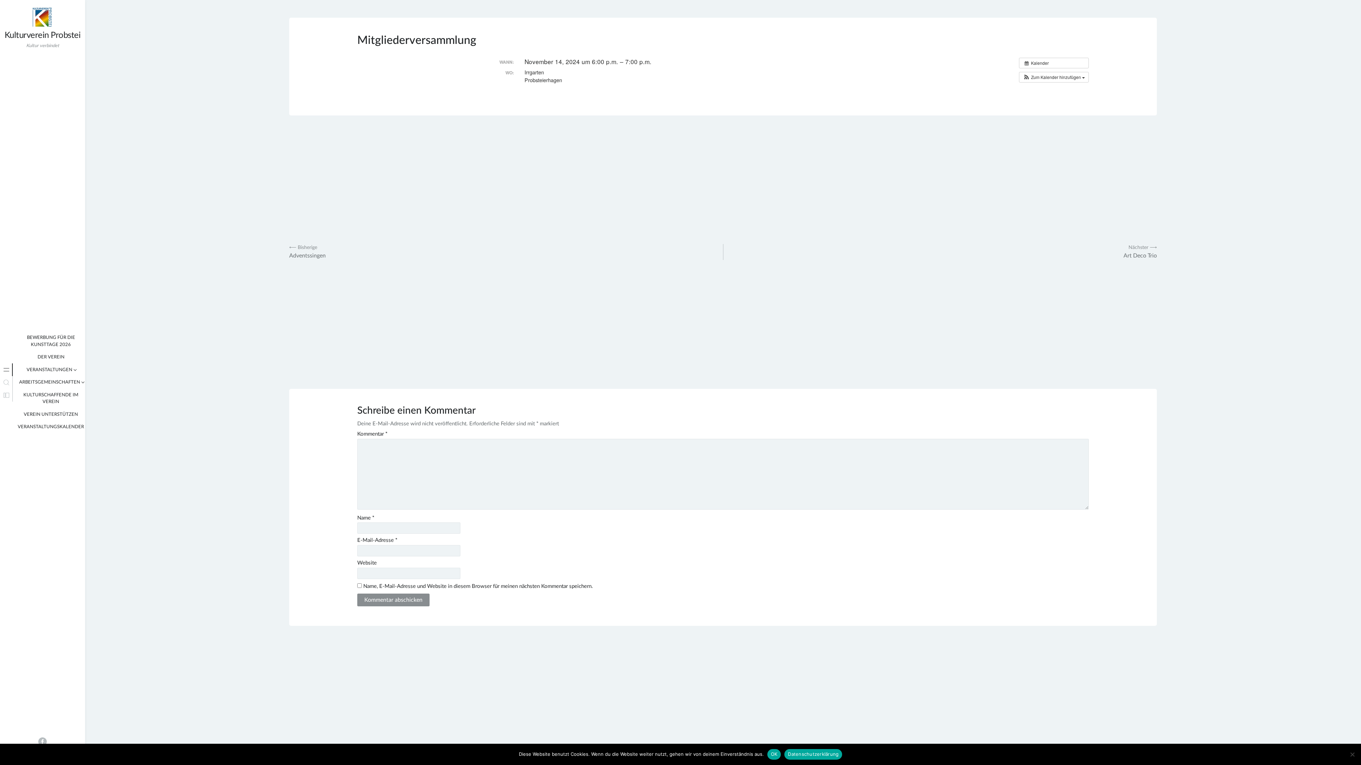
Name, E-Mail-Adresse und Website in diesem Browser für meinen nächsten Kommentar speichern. (478, 586)
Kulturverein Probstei (43, 35)
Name (365, 518)
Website (367, 563)
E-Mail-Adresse (377, 540)
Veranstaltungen (49, 370)
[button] (1053, 77)
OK (774, 754)
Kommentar (372, 434)
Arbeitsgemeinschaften (49, 382)
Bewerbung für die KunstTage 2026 (51, 341)
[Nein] (1352, 754)
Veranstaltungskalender (51, 427)
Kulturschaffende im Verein (50, 398)
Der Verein (51, 357)
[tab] (6, 369)
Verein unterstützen (51, 414)
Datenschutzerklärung (813, 754)
